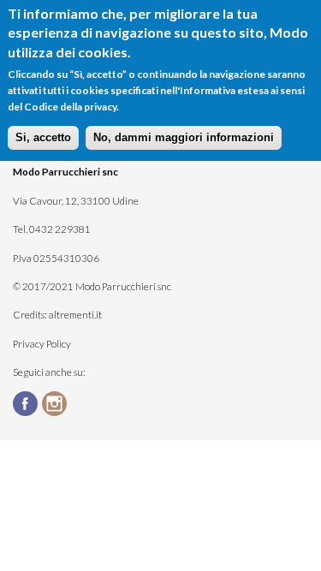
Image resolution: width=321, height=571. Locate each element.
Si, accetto (43, 137)
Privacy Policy (42, 343)
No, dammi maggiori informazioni (183, 137)
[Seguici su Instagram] (56, 404)
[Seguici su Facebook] (27, 404)
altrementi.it (75, 314)
